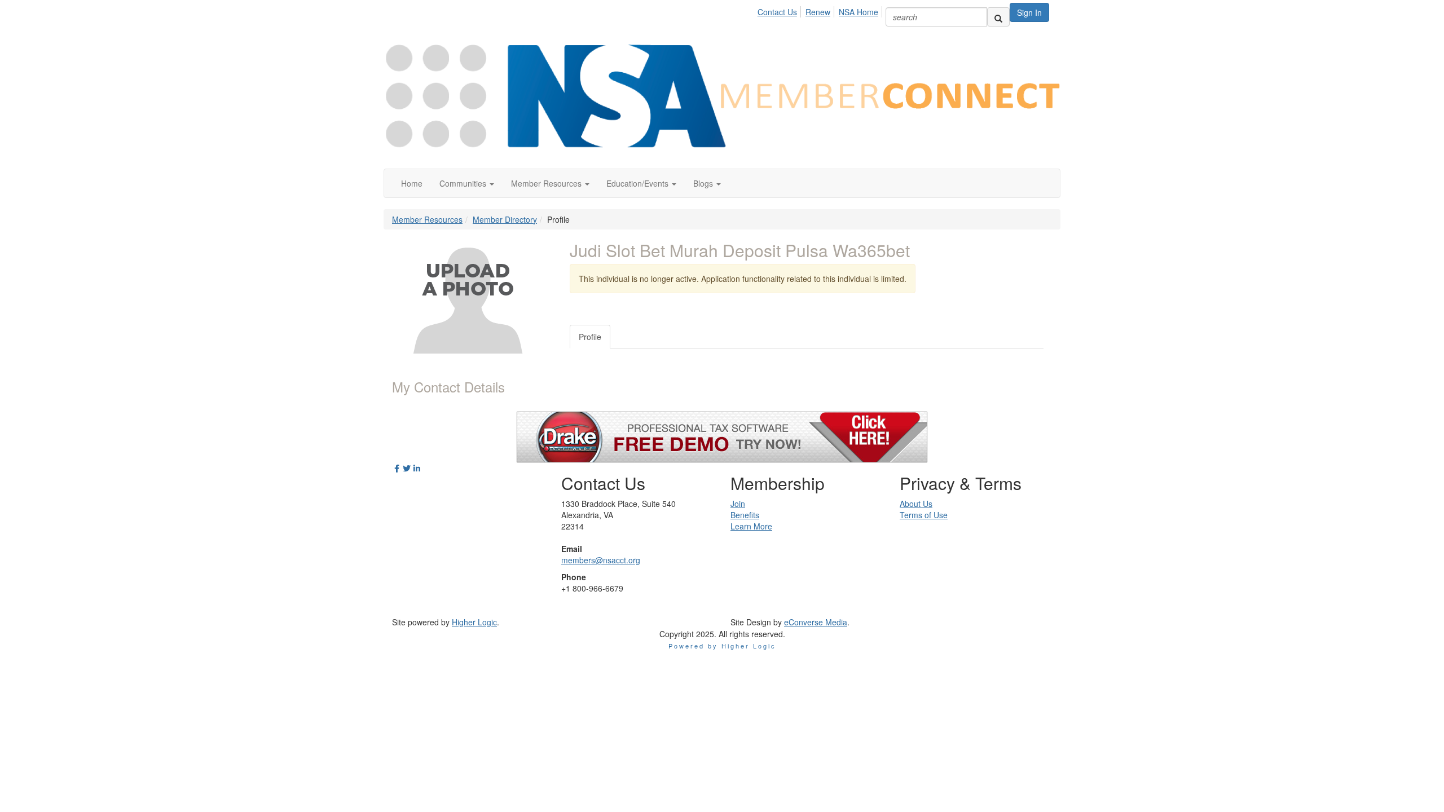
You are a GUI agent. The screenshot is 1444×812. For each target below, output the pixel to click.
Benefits (744, 514)
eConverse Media (815, 622)
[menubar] (821, 10)
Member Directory (505, 219)
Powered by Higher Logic (722, 645)
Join (737, 503)
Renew (817, 11)
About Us (916, 503)
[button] (467, 183)
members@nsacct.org (600, 560)
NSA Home (858, 11)
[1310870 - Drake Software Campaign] (722, 436)
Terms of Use (924, 514)
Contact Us (777, 11)
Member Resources (427, 219)
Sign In (1029, 12)
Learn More (751, 526)
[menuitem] (780, 10)
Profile (590, 336)
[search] (998, 17)
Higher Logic (474, 622)
